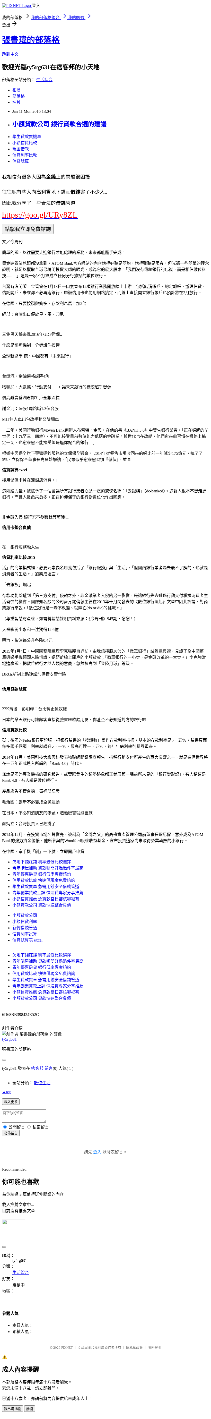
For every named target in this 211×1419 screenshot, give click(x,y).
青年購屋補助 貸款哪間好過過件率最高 (47, 868)
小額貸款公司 (24, 915)
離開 (29, 1409)
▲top (6, 1092)
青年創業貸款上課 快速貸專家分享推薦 (47, 893)
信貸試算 (20, 161)
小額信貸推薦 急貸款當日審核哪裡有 (45, 899)
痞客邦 (37, 1068)
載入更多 (10, 1102)
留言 (49, 1068)
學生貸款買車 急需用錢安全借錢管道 (45, 886)
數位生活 (42, 1083)
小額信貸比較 (24, 143)
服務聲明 (154, 1347)
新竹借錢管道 (24, 928)
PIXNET (67, 1347)
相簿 (16, 90)
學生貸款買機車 (26, 136)
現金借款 (20, 149)
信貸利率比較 (24, 155)
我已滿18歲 (12, 1409)
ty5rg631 (9, 1039)
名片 (16, 102)
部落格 (18, 96)
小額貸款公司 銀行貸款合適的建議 (59, 124)
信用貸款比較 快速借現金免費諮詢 (43, 880)
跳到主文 (10, 54)
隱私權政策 (134, 1347)
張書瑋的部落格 (31, 40)
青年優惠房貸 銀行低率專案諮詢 (41, 874)
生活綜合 (44, 80)
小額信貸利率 (24, 921)
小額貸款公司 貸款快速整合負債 (41, 905)
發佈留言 (10, 1133)
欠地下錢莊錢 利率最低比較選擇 (41, 862)
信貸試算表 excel (27, 940)
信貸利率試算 (24, 934)
